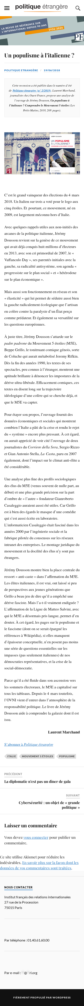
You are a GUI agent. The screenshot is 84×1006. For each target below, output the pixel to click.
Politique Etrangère (21, 70)
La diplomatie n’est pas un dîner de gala (37, 781)
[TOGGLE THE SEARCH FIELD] (77, 8)
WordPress (62, 997)
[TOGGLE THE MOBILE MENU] (6, 8)
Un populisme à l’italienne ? (39, 55)
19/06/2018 (52, 70)
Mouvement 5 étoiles (37, 756)
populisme (67, 756)
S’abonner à (28, 744)
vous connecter (35, 837)
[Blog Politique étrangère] (42, 7)
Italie (11, 756)
